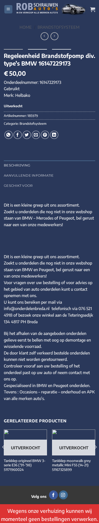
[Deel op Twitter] (27, 135)
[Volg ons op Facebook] (53, 495)
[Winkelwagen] (92, 9)
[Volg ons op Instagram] (63, 495)
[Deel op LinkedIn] (54, 135)
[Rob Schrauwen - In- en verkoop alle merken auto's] (51, 9)
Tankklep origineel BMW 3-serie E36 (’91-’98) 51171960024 (24, 465)
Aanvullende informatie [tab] (29, 175)
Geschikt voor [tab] (18, 186)
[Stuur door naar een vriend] (36, 135)
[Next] (95, 457)
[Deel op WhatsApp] (8, 135)
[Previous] (3, 457)
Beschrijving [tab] (17, 165)
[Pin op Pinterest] (45, 135)
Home (26, 27)
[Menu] (8, 9)
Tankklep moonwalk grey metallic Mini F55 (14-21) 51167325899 (71, 465)
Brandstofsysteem (58, 27)
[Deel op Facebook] (17, 135)
